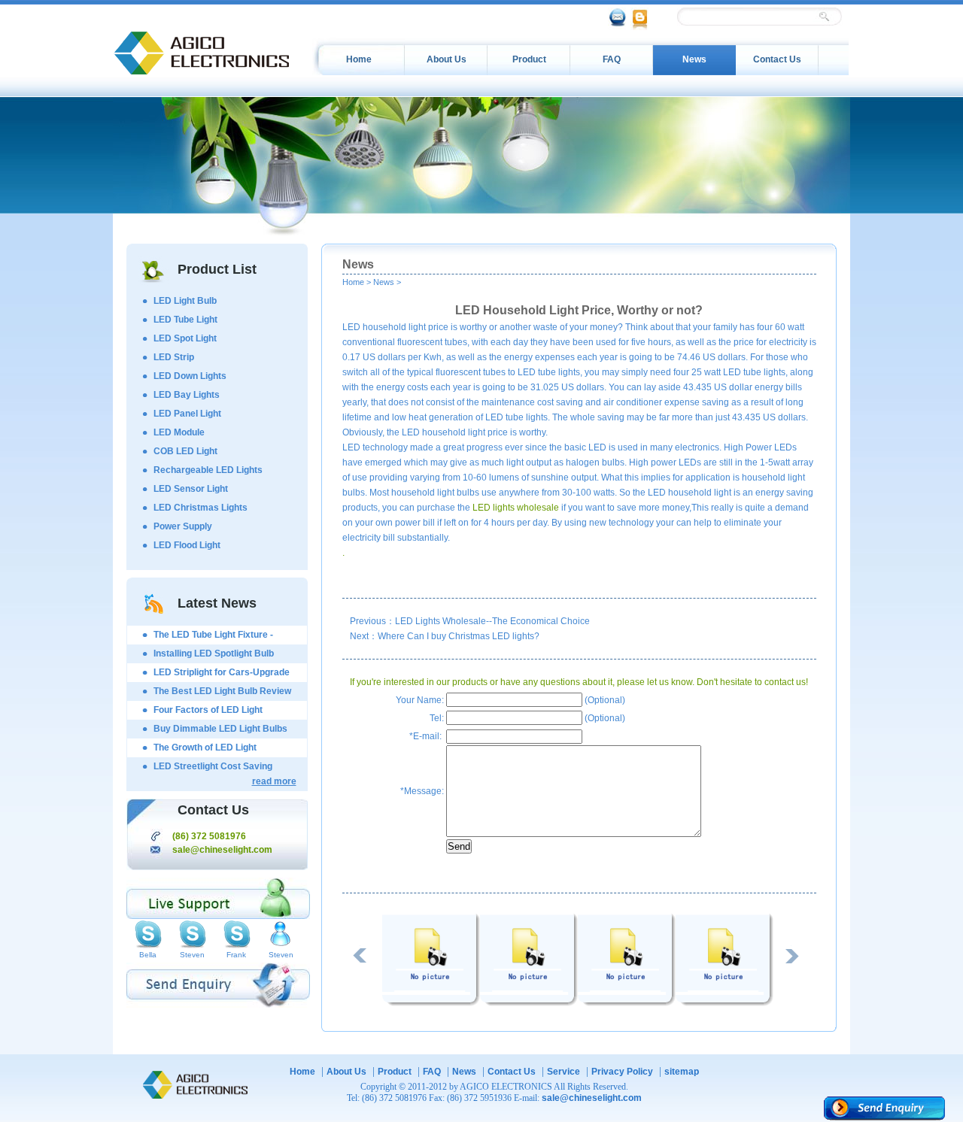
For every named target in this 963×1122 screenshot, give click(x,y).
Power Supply (182, 526)
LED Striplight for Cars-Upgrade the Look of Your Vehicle (221, 674)
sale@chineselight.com (222, 850)
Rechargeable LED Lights (208, 470)
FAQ (612, 59)
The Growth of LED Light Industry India (205, 749)
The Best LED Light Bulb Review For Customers (222, 693)
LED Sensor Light (190, 489)
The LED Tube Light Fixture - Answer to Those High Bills (213, 636)
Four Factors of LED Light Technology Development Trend (220, 712)
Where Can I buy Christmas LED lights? (458, 636)
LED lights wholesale (515, 507)
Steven (192, 955)
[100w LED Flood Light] (627, 1003)
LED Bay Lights (186, 395)
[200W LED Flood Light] (431, 1003)
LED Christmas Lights (200, 507)
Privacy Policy (622, 1071)
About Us (446, 59)
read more (274, 781)
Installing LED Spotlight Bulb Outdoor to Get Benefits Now (214, 655)
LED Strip (173, 357)
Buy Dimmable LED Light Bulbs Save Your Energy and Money (220, 730)
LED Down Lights (189, 376)
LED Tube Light (185, 319)
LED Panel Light (187, 413)
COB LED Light (185, 451)
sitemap (681, 1071)
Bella (147, 955)
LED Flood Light (186, 545)
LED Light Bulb (185, 301)
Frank (236, 955)
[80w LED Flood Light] (724, 1003)
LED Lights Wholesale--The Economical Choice (492, 621)
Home (359, 59)
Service (563, 1071)
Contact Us (777, 59)
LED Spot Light (185, 338)
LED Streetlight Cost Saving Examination (212, 768)
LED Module (179, 432)
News (694, 59)
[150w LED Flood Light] (529, 1003)
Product (529, 59)
